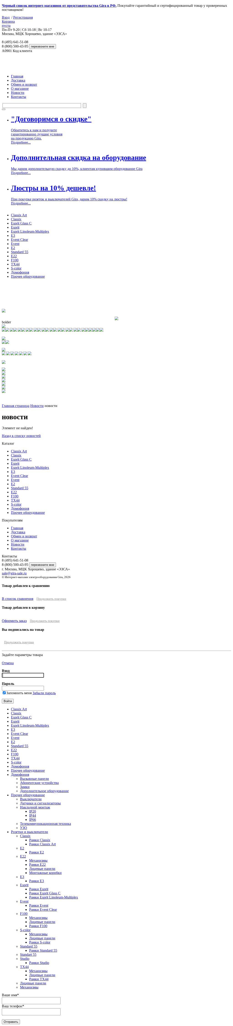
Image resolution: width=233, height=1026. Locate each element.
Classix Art (19, 215)
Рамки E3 (36, 881)
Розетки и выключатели (29, 832)
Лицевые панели (42, 869)
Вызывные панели (34, 779)
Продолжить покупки (51, 599)
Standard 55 (19, 252)
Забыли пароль (44, 693)
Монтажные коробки (45, 873)
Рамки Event (38, 905)
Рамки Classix (39, 840)
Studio (24, 959)
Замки (25, 787)
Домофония (20, 272)
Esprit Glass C (21, 223)
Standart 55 (28, 954)
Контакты (18, 97)
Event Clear (19, 240)
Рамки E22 (37, 864)
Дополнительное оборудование (44, 791)
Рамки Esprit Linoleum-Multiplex (53, 897)
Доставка (18, 80)
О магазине (20, 88)
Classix (16, 219)
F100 (14, 260)
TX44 (15, 264)
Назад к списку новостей (21, 436)
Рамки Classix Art (42, 844)
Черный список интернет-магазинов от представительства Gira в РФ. (59, 5)
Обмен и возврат (24, 84)
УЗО (23, 828)
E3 (13, 235)
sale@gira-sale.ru (14, 573)
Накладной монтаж (35, 807)
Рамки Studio (39, 963)
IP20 (32, 811)
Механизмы (38, 860)
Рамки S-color (39, 942)
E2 (13, 248)
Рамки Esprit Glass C (45, 893)
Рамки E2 (36, 852)
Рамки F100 (38, 926)
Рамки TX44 (38, 979)
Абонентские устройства (39, 783)
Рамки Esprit (38, 889)
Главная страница (15, 406)
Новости (17, 93)
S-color (16, 268)
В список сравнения (17, 599)
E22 (14, 256)
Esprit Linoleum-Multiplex (30, 231)
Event (15, 244)
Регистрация (23, 17)
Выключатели (31, 799)
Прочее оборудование (28, 276)
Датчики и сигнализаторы (40, 803)
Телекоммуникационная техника (45, 824)
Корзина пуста (8, 23)
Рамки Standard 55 (43, 950)
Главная (17, 76)
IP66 (32, 819)
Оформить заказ (14, 621)
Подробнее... (21, 142)
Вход (6, 17)
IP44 (32, 815)
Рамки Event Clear (43, 909)
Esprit (15, 227)
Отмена (8, 663)
